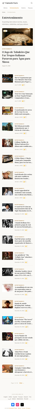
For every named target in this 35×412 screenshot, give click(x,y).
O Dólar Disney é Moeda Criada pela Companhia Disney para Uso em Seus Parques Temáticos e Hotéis (23, 160)
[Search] (31, 3)
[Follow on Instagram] (17, 404)
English (6, 397)
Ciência (5, 8)
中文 (30, 397)
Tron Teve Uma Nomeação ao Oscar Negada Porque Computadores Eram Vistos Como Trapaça (23, 96)
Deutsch (26, 397)
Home (3, 12)
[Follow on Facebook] (12, 404)
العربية (9, 399)
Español (15, 397)
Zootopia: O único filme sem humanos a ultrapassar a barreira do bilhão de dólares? (23, 370)
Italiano (14, 399)
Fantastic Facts (13, 408)
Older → (21, 383)
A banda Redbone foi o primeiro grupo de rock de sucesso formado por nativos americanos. (23, 225)
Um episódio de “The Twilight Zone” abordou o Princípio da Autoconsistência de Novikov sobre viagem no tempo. (23, 257)
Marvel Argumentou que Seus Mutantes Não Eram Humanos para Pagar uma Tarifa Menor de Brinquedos (23, 80)
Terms (23, 408)
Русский (26, 399)
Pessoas (30, 8)
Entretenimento (14, 8)
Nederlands (20, 399)
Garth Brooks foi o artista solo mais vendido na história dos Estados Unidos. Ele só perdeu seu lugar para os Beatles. (23, 177)
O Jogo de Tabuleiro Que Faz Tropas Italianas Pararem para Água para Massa (16, 57)
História (23, 8)
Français (20, 397)
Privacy (28, 408)
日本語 (10, 397)
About (19, 408)
